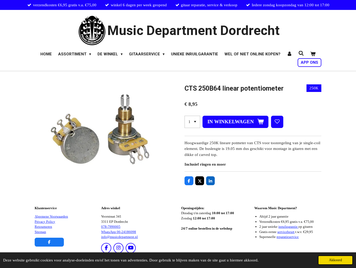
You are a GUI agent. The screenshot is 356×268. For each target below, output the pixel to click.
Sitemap (40, 232)
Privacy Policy (45, 222)
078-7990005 (110, 227)
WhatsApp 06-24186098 (118, 232)
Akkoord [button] (335, 260)
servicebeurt (285, 232)
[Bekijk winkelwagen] (313, 54)
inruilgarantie (288, 227)
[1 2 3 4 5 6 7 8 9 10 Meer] (192, 122)
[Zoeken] (301, 53)
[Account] (289, 54)
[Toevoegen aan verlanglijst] (277, 122)
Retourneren (43, 227)
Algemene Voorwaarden (51, 216)
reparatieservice (288, 237)
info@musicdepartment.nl (119, 237)
